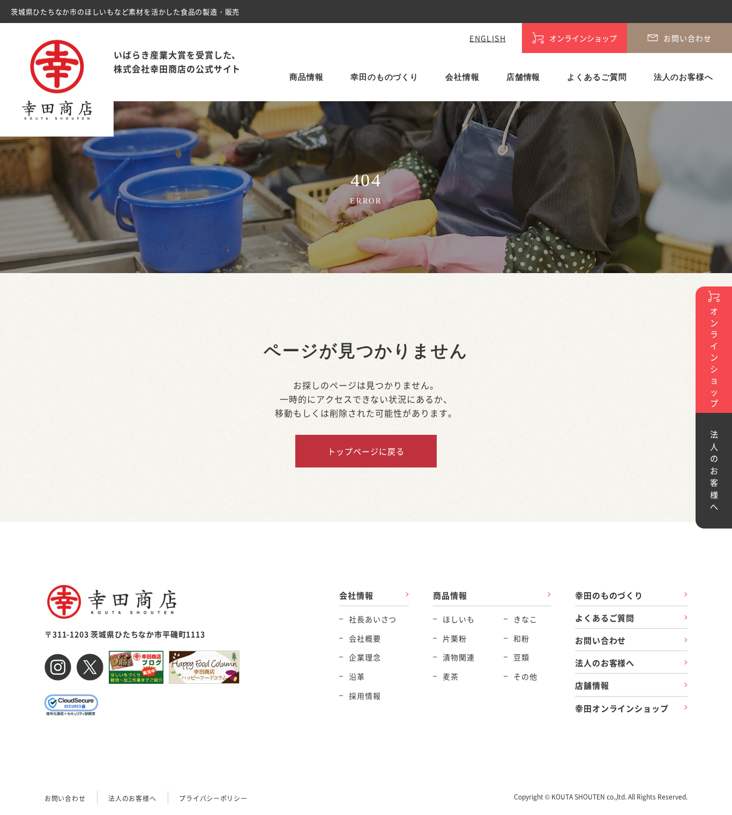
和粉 (521, 638)
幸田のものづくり (384, 77)
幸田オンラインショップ (622, 708)
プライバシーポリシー (213, 798)
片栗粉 (455, 638)
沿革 (357, 676)
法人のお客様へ (683, 77)
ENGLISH (487, 38)
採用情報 (364, 695)
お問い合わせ (600, 640)
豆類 (521, 657)
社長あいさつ (373, 619)
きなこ (525, 619)
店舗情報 (523, 77)
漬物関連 (458, 657)
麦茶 (451, 676)
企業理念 (364, 657)
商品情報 (306, 77)
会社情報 (462, 77)
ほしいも (458, 619)
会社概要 (364, 638)
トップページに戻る (365, 451)
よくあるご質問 (596, 77)
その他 (525, 676)
